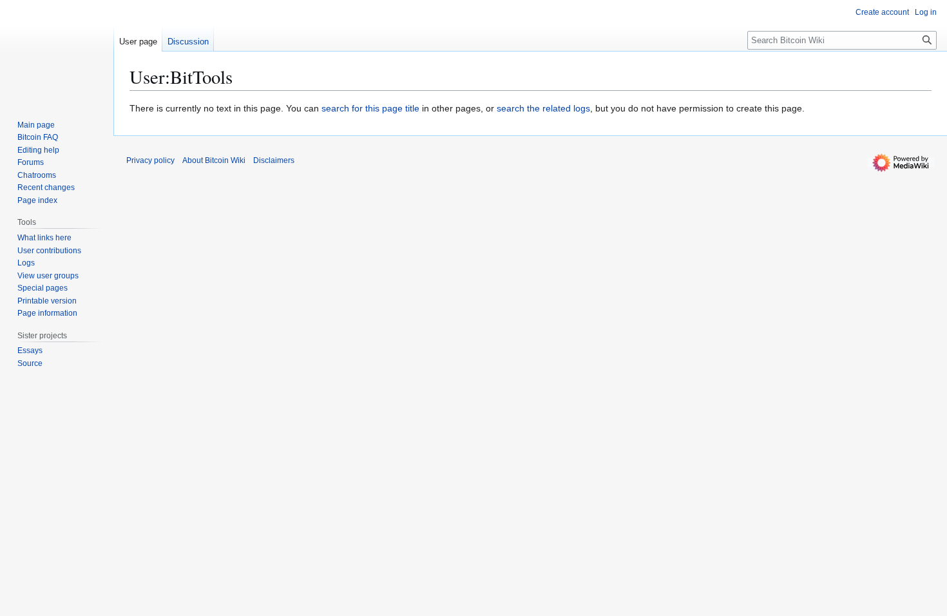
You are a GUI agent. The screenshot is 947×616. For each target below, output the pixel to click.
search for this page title (370, 108)
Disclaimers (273, 160)
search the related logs (543, 108)
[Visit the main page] (56, 51)
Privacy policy (150, 160)
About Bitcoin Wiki (213, 160)
